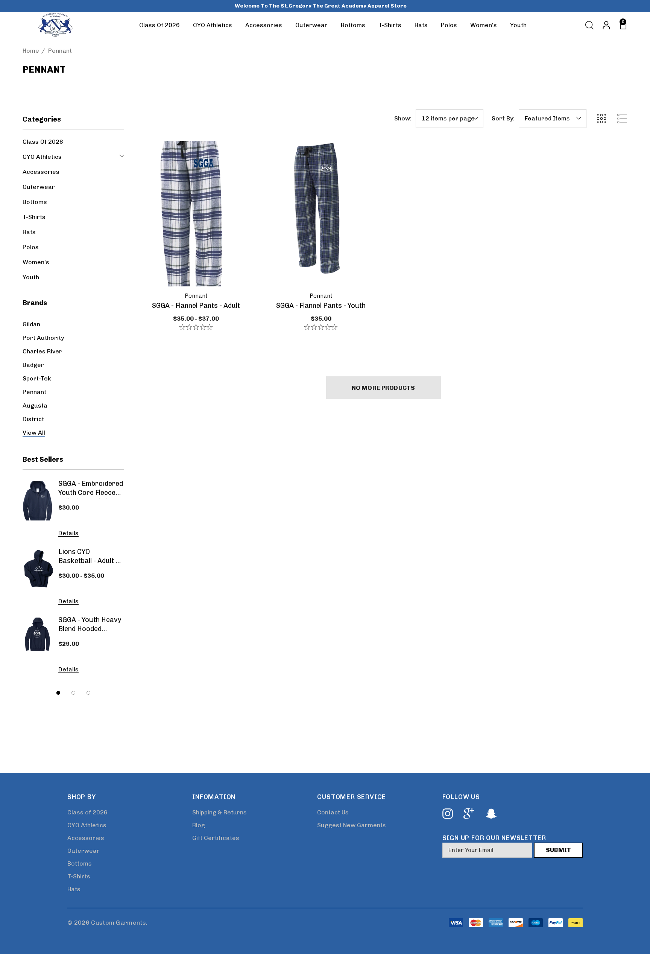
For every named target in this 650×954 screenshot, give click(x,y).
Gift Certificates (215, 837)
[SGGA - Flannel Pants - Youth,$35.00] (321, 213)
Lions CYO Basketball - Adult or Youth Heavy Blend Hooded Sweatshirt (90, 557)
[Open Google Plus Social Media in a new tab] (468, 813)
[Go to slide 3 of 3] (88, 693)
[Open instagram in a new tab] (446, 813)
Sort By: (503, 119)
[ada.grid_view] (601, 118)
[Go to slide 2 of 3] (73, 693)
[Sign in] (605, 25)
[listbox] (552, 118)
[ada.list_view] (622, 118)
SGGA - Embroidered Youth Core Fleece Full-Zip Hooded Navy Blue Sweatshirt (90, 489)
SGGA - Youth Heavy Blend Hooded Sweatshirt (89, 625)
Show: (403, 119)
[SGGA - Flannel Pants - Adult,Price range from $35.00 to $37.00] (196, 213)
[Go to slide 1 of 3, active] (58, 693)
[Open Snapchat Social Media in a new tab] (490, 813)
